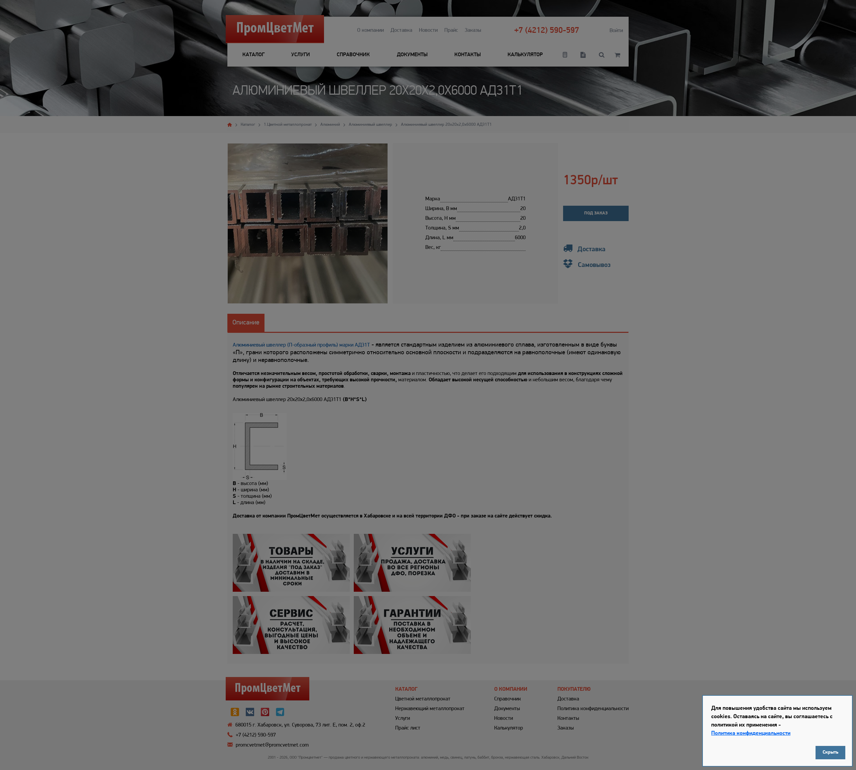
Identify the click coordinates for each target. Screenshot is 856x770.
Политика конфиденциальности (750, 733)
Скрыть (830, 752)
